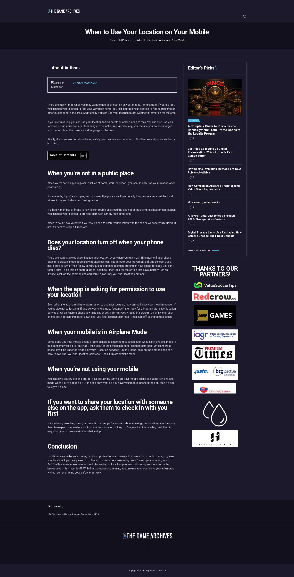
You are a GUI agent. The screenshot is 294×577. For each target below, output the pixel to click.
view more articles (199, 251)
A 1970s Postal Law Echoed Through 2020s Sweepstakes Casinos (211, 217)
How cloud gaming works (204, 202)
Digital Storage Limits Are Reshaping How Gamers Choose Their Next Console (215, 234)
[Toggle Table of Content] (82, 156)
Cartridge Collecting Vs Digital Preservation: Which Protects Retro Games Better (211, 152)
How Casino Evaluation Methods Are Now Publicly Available (214, 170)
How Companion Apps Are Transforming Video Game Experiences (214, 187)
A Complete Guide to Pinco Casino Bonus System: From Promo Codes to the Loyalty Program (214, 129)
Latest (195, 120)
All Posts (124, 40)
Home (112, 40)
